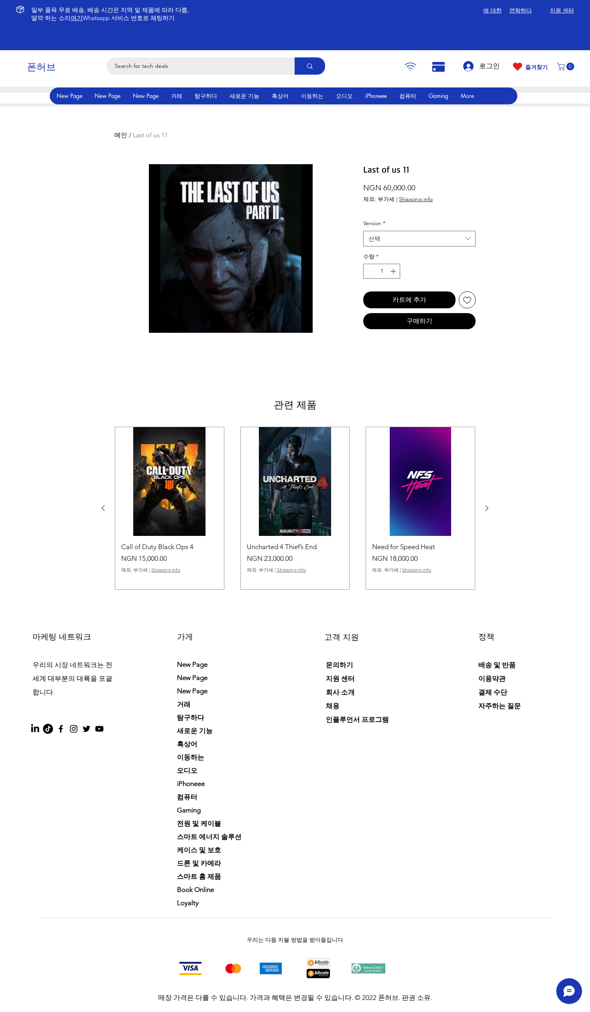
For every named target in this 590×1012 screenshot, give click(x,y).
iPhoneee (191, 784)
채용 (333, 706)
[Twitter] (86, 729)
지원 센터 (340, 678)
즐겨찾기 (536, 67)
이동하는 (190, 757)
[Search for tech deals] (310, 66)
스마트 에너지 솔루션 (209, 837)
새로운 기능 (195, 731)
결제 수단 (493, 692)
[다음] (487, 508)
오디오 (187, 770)
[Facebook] (61, 729)
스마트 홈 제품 (199, 876)
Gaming (189, 810)
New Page (192, 664)
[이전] (103, 508)
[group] (295, 508)
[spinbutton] (381, 271)
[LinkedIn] (35, 729)
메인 (120, 135)
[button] (566, 66)
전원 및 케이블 (199, 823)
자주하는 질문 (499, 706)
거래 (184, 704)
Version (374, 223)
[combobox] (419, 238)
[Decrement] (369, 271)
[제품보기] (169, 481)
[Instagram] (74, 729)
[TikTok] (48, 729)
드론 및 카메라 (199, 863)
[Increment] (394, 271)
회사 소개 (340, 692)
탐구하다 (190, 717)
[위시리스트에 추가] (467, 299)
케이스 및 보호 (199, 850)
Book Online (195, 890)
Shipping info (416, 199)
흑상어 (187, 744)
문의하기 (339, 665)
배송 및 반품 (497, 665)
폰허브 (41, 67)
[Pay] (410, 66)
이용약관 (492, 678)
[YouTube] (99, 729)
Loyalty (188, 903)
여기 (77, 18)
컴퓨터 (187, 797)
